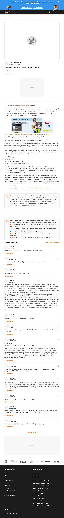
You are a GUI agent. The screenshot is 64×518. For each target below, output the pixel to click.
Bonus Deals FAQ (8, 480)
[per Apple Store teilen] (10, 513)
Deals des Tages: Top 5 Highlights (41, 480)
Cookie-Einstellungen (9, 495)
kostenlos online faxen (44, 188)
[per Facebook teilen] (4, 513)
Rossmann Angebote (38, 495)
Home (5, 17)
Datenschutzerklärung (9, 490)
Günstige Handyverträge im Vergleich (42, 483)
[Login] (53, 12)
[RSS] (16, 513)
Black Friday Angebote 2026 (39, 498)
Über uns (6, 473)
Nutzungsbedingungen (10, 488)
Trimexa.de (35, 473)
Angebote (12, 17)
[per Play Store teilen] (13, 513)
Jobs (5, 475)
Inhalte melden (8, 485)
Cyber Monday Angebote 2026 (40, 503)
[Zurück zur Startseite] (11, 12)
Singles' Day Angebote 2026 (39, 500)
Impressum (7, 483)
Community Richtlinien (9, 493)
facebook (22, 105)
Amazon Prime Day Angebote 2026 (41, 505)
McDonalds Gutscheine (38, 490)
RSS (28, 105)
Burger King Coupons (38, 493)
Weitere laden (32, 432)
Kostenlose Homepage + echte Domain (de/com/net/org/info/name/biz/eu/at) (28, 134)
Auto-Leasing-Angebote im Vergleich (42, 485)
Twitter (25, 105)
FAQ (5, 478)
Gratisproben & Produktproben (40, 488)
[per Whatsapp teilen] (7, 513)
